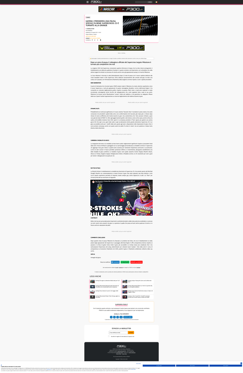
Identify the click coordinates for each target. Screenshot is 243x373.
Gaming (88, 17)
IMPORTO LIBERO (128, 317)
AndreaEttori (89, 30)
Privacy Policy (118, 353)
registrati (121, 267)
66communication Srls (122, 351)
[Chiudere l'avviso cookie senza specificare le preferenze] (241, 363)
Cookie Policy (124, 353)
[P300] (121, 50)
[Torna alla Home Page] (95, 3)
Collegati (87, 38)
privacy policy (133, 369)
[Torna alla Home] (121, 347)
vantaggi (138, 267)
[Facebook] (92, 40)
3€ (114, 317)
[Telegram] (100, 40)
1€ (111, 317)
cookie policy (49, 369)
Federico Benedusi (132, 352)
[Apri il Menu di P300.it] (88, 2)
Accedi (116, 267)
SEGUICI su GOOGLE (136, 262)
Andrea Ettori (90, 28)
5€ (117, 317)
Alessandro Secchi (119, 352)
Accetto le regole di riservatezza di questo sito (122, 336)
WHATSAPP (125, 262)
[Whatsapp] (94, 40)
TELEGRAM (116, 262)
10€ (121, 317)
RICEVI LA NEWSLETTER (122, 328)
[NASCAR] (121, 11)
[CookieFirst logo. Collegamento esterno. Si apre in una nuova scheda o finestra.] (1, 365)
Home (119, 53)
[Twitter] (97, 40)
